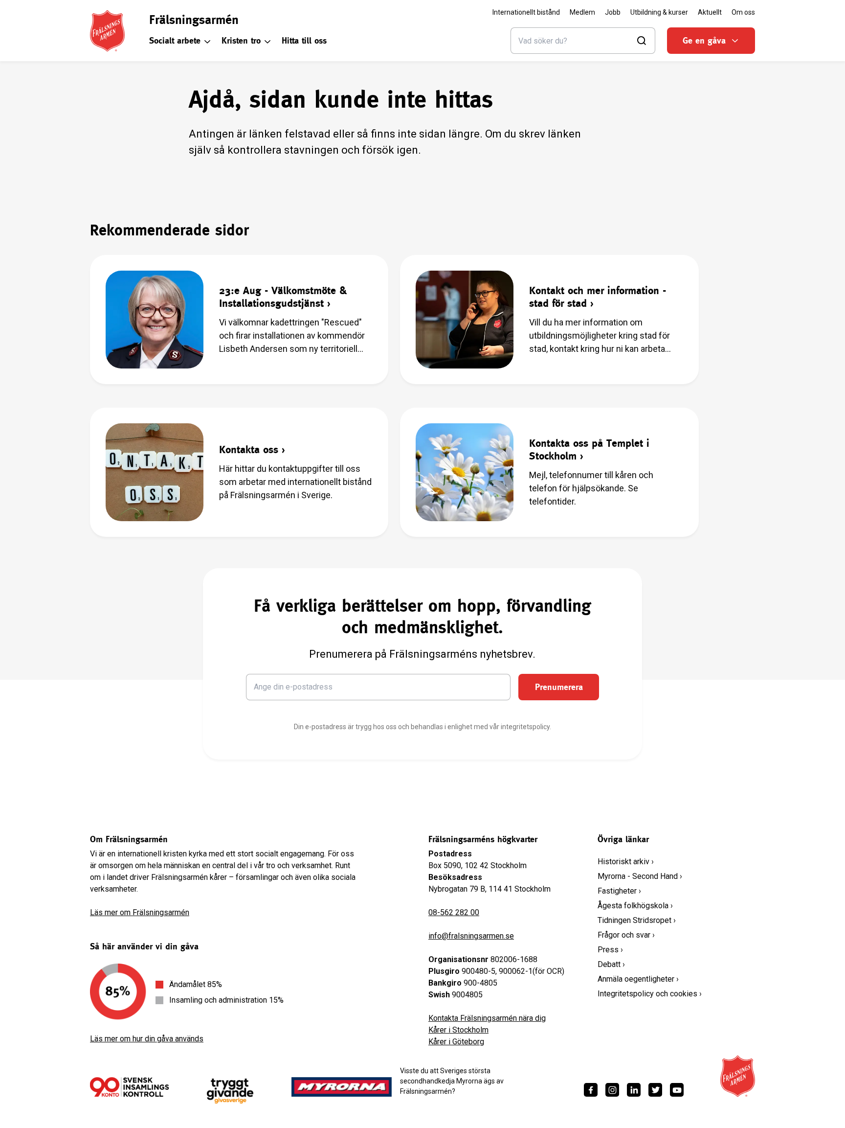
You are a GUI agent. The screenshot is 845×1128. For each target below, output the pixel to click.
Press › (610, 949)
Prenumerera (559, 687)
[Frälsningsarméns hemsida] (107, 30)
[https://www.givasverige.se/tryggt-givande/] (230, 1091)
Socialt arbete (174, 40)
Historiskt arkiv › (626, 861)
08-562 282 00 (453, 912)
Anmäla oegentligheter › (638, 979)
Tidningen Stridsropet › (637, 920)
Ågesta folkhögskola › (635, 905)
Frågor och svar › (626, 935)
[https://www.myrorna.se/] (341, 1087)
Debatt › (611, 964)
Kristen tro (241, 40)
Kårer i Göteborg (456, 1041)
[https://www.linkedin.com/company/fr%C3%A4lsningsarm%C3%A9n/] (634, 1090)
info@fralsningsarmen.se (471, 936)
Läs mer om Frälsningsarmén (139, 912)
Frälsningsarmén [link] (194, 19)
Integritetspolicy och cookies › (650, 993)
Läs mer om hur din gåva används (146, 1038)
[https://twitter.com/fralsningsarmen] (655, 1090)
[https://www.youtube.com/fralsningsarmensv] (677, 1090)
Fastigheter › (619, 891)
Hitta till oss (304, 40)
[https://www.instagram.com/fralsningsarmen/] (612, 1090)
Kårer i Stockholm (458, 1030)
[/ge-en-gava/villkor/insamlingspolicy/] (129, 1087)
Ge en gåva (704, 40)
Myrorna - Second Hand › (640, 876)
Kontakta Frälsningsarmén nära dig (487, 1018)
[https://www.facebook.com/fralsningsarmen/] (591, 1090)
